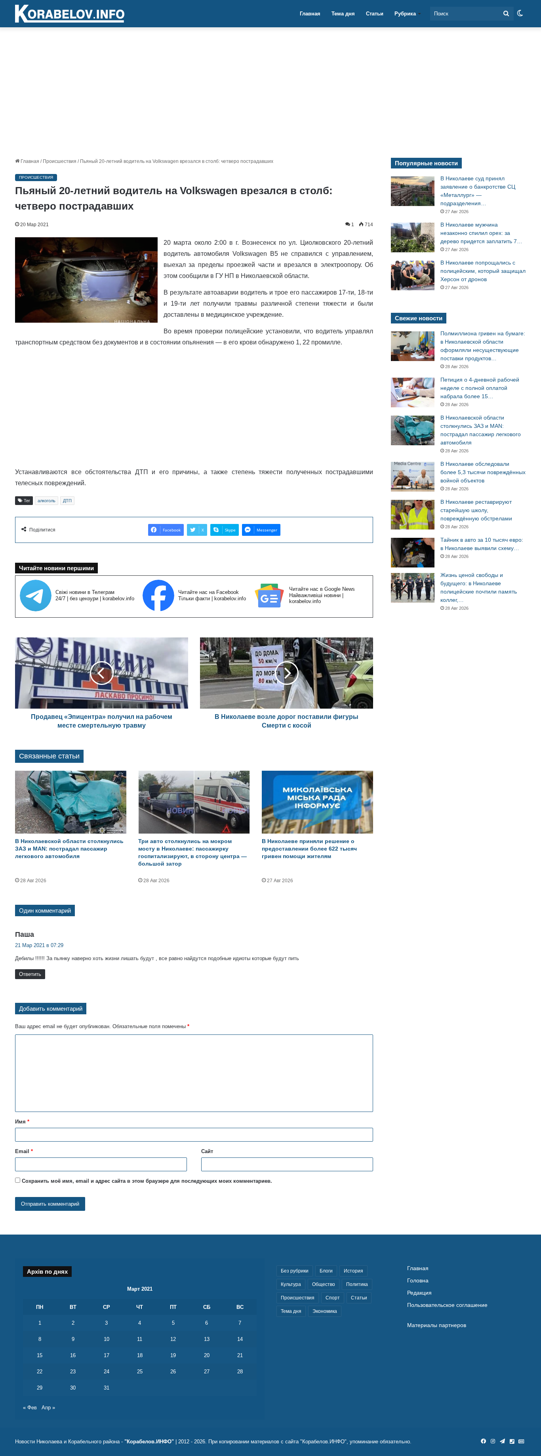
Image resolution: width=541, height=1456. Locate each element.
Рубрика (405, 14)
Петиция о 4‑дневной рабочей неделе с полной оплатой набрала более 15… (479, 387)
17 (106, 1355)
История (353, 1271)
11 (139, 1339)
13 (207, 1339)
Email (24, 1151)
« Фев (30, 1408)
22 (39, 1372)
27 (207, 1372)
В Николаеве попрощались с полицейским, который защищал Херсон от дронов (483, 270)
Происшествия (59, 161)
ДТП (67, 500)
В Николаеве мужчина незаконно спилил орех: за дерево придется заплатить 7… (481, 232)
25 (140, 1372)
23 (73, 1372)
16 (73, 1355)
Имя (22, 1122)
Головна (418, 1281)
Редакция (419, 1293)
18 (140, 1355)
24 (106, 1372)
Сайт (207, 1151)
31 (106, 1388)
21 (240, 1355)
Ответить (30, 974)
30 (73, 1388)
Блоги (326, 1271)
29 (39, 1388)
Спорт (333, 1298)
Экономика (324, 1311)
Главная (310, 14)
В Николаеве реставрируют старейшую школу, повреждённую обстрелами (476, 510)
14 (240, 1339)
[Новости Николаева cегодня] (69, 14)
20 (207, 1355)
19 (173, 1355)
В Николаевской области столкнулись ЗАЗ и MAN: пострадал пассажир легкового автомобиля (69, 848)
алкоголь (46, 500)
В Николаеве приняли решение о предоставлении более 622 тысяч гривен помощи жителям (309, 848)
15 (39, 1355)
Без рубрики (295, 1271)
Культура (291, 1284)
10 (106, 1339)
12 (173, 1339)
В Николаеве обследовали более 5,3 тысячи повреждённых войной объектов (483, 472)
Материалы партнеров (436, 1325)
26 (173, 1372)
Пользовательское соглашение (447, 1305)
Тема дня (343, 14)
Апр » (48, 1408)
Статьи (374, 14)
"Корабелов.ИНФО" (149, 1442)
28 (240, 1372)
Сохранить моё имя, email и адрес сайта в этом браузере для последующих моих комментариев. (147, 1181)
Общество (323, 1284)
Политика (357, 1284)
